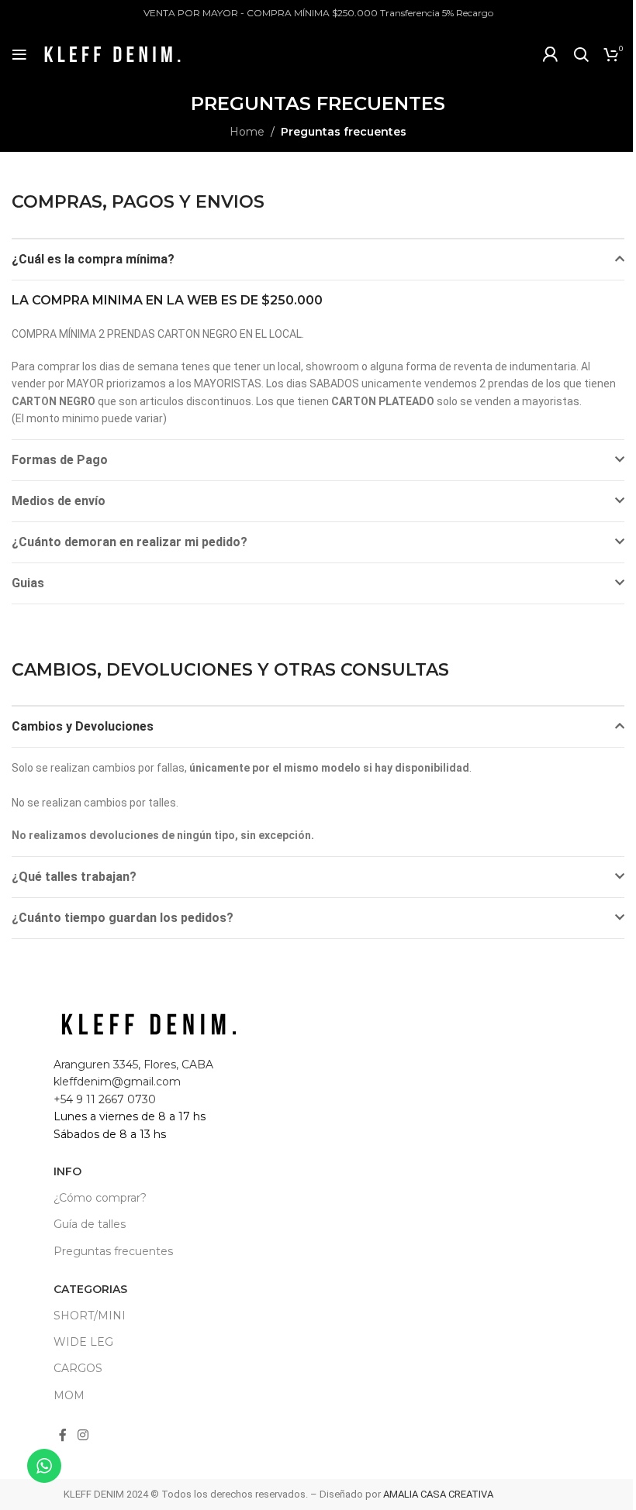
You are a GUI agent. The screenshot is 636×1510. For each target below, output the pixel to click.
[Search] (580, 54)
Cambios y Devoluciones (83, 726)
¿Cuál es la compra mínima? (93, 259)
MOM (69, 1395)
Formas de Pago (60, 459)
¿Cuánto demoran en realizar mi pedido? (129, 542)
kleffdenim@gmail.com (117, 1082)
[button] (318, 259)
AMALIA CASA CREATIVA (438, 1494)
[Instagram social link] (82, 1436)
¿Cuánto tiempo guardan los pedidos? (122, 917)
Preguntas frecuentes (113, 1251)
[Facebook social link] (63, 1436)
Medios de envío (58, 501)
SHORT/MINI (90, 1316)
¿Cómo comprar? (100, 1198)
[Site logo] (112, 53)
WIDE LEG (83, 1342)
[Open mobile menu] (19, 54)
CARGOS (78, 1368)
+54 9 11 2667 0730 (105, 1099)
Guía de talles (90, 1224)
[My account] (549, 54)
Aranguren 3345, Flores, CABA (133, 1064)
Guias (28, 583)
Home (247, 132)
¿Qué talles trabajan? (74, 876)
